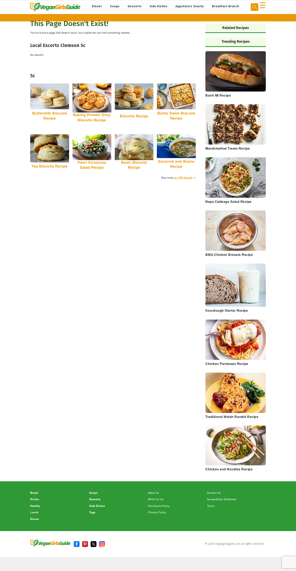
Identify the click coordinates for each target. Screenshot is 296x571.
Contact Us (214, 492)
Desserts (135, 6)
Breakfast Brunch (225, 6)
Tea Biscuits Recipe (50, 166)
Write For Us (156, 499)
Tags (92, 512)
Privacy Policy (157, 512)
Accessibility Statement (222, 499)
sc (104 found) (183, 177)
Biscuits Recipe (134, 116)
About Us (153, 492)
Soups (115, 6)
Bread (34, 492)
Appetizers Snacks (189, 6)
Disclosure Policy (159, 505)
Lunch (34, 512)
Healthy (35, 505)
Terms (211, 505)
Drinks (34, 499)
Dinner (97, 6)
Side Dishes (159, 6)
